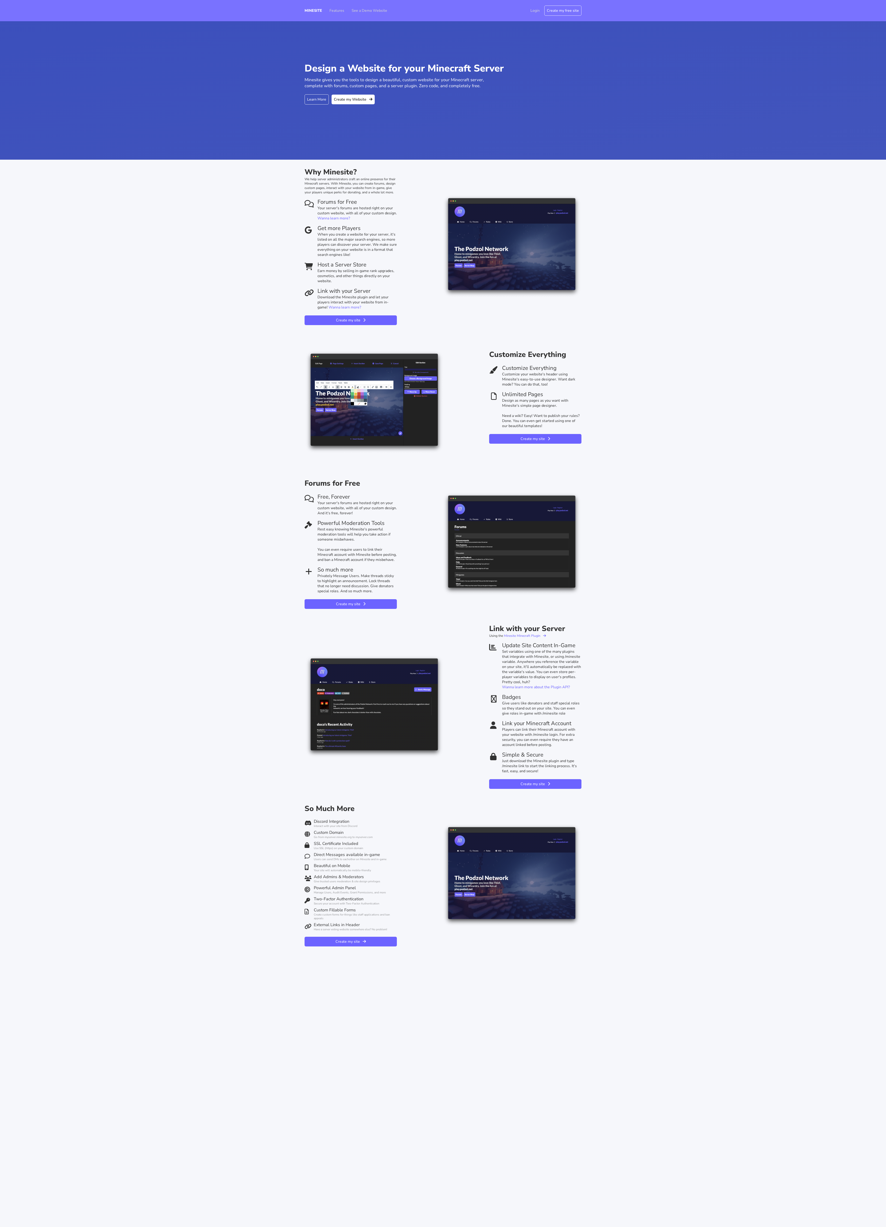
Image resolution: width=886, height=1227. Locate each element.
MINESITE (313, 10)
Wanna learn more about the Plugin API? (536, 687)
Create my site (349, 320)
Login (535, 10)
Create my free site (563, 10)
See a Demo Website (369, 10)
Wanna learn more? (333, 218)
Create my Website (351, 99)
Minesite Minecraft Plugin (523, 636)
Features (336, 10)
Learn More (316, 99)
